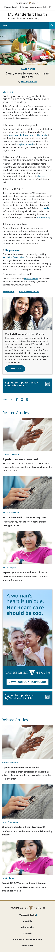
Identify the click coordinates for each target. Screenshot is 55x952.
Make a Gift (27, 945)
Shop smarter (13, 250)
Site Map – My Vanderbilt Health (27, 939)
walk (46, 208)
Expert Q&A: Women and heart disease (25, 572)
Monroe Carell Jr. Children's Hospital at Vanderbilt (27, 7)
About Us (27, 921)
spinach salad (26, 144)
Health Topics (27, 69)
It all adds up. (44, 217)
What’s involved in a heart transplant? (24, 517)
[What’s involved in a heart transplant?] (27, 492)
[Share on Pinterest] (27, 399)
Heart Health (8, 291)
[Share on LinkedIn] (22, 399)
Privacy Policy (27, 927)
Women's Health (11, 454)
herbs (41, 176)
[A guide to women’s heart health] (27, 434)
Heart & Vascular (11, 512)
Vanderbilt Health (27, 915)
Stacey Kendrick (29, 81)
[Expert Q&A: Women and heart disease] (27, 547)
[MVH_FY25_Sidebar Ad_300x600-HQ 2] (27, 639)
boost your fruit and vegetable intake (28, 135)
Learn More (15, 368)
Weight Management (29, 291)
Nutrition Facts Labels (14, 257)
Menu (5, 25)
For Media (27, 933)
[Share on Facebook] (17, 399)
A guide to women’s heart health (21, 459)
